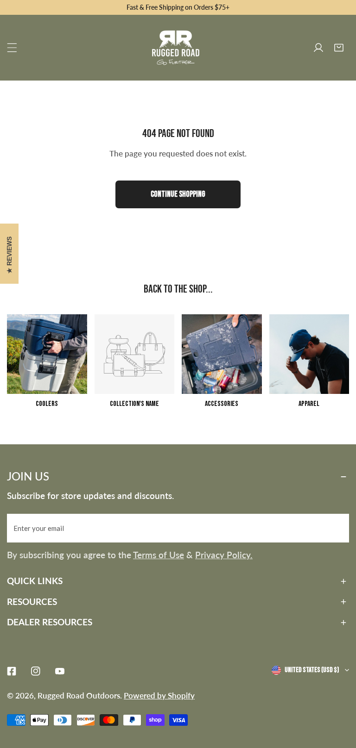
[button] (339, 47)
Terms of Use (158, 554)
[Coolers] (47, 354)
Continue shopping (178, 194)
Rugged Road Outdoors (79, 695)
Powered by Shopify (159, 695)
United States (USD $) (312, 670)
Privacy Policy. (224, 554)
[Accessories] (222, 354)
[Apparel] (309, 354)
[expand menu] (12, 47)
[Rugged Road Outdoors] (176, 48)
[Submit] (337, 528)
